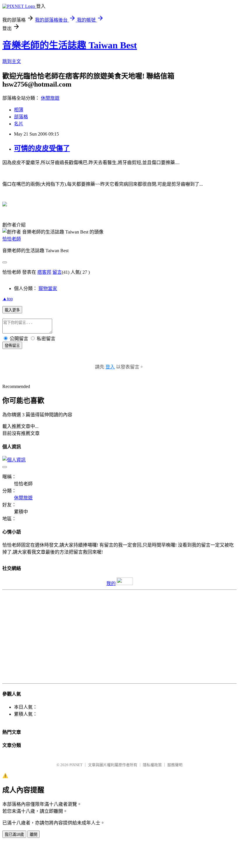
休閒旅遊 (50, 98)
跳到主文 (11, 61)
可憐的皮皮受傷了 (42, 148)
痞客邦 (44, 272)
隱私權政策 (152, 765)
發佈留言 (12, 345)
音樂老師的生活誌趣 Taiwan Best (69, 45)
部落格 (21, 116)
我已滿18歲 (14, 834)
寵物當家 (47, 288)
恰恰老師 (11, 238)
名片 (18, 123)
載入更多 (12, 310)
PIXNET (75, 765)
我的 (111, 583)
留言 (57, 272)
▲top (7, 298)
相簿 (18, 109)
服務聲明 (174, 765)
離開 (33, 834)
